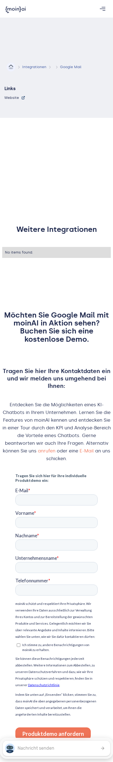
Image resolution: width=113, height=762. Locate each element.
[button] (102, 9)
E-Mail (87, 451)
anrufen (46, 451)
